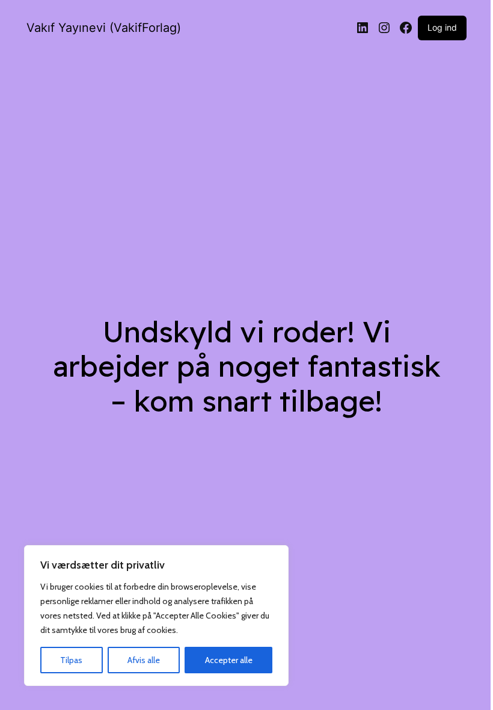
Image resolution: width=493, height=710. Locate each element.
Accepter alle (229, 660)
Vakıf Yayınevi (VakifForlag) (103, 27)
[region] (156, 615)
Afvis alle (143, 660)
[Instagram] (384, 27)
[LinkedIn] (362, 27)
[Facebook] (406, 27)
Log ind (442, 27)
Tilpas (71, 660)
